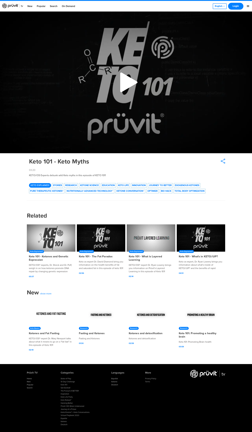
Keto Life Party (67, 397)
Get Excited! (65, 388)
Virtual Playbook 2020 (70, 415)
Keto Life (123, 185)
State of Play (66, 378)
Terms (147, 382)
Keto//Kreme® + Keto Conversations (75, 412)
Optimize (152, 191)
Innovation (139, 185)
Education (108, 185)
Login (236, 6)
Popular (41, 6)
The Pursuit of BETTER (70, 391)
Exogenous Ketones (187, 185)
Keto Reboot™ (66, 400)
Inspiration (65, 394)
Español (64, 418)
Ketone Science (89, 185)
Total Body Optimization (189, 191)
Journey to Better (160, 185)
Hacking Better (67, 403)
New (29, 6)
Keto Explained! (40, 185)
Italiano (64, 421)
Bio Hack (166, 191)
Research (71, 185)
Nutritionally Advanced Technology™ (90, 191)
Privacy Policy (150, 378)
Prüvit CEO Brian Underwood (72, 406)
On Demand (68, 6)
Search (53, 6)
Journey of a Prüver (68, 409)
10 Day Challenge (68, 382)
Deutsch (64, 424)
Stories (57, 185)
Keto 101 (64, 385)
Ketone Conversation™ (130, 191)
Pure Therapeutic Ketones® (46, 191)
